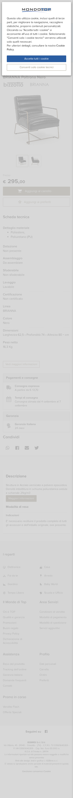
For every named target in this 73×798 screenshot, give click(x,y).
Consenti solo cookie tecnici (37, 67)
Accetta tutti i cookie (36, 58)
